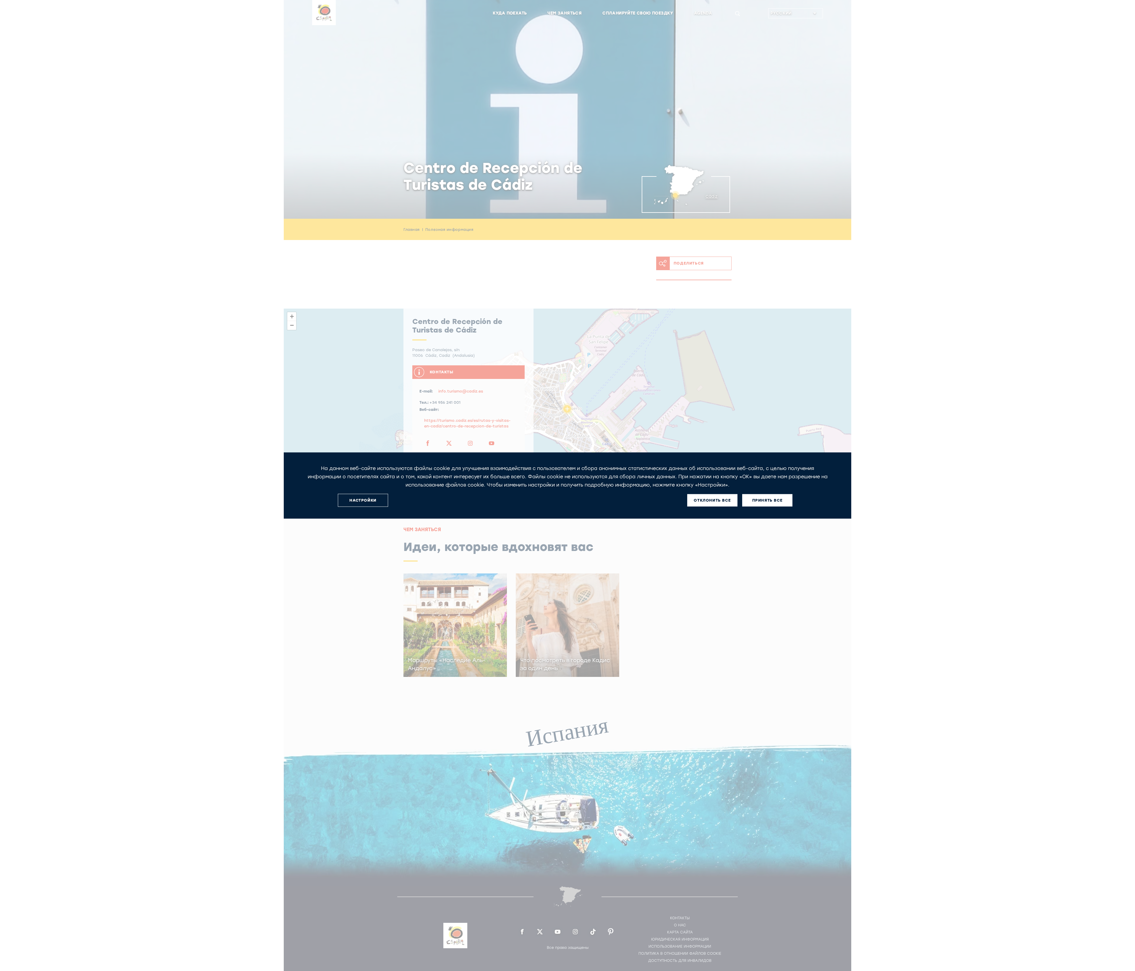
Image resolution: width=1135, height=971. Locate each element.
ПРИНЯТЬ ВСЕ (767, 500)
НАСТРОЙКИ (362, 500)
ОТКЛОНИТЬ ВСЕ (712, 500)
